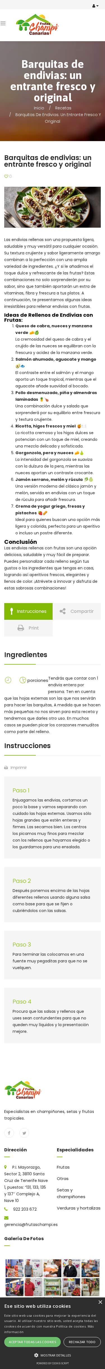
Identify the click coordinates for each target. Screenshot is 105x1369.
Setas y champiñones (71, 1193)
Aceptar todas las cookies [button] (32, 1342)
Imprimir (19, 767)
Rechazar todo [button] (82, 1342)
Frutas (63, 1167)
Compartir (82, 611)
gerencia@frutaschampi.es (31, 1224)
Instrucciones (31, 611)
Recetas (63, 108)
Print (34, 628)
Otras (63, 1178)
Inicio (39, 108)
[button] (52, 1355)
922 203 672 (25, 1209)
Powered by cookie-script (52, 1363)
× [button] (100, 1302)
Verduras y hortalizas (79, 1208)
